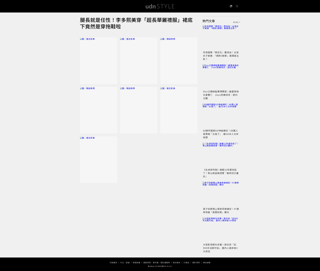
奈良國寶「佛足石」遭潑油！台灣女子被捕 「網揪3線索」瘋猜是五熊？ (221, 56)
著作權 (155, 262)
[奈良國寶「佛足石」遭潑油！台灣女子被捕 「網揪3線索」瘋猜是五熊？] (221, 37)
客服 (128, 262)
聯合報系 (176, 263)
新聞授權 (136, 263)
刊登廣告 (113, 263)
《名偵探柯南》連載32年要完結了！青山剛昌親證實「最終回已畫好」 (221, 173)
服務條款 (147, 262)
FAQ (122, 262)
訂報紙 (186, 263)
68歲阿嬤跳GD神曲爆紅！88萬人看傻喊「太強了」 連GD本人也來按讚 (220, 134)
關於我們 (196, 263)
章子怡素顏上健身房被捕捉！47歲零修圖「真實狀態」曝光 (221, 210)
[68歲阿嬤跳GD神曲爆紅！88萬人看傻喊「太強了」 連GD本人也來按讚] (221, 115)
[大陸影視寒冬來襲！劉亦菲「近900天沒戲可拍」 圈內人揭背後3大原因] (221, 229)
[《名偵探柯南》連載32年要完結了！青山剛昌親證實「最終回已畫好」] (221, 155)
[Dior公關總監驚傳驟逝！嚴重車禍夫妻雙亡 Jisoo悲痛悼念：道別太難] (221, 76)
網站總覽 (206, 263)
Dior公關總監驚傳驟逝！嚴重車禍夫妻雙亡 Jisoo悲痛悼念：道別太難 (221, 95)
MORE (235, 22)
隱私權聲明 (165, 262)
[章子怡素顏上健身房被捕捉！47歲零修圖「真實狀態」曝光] (221, 194)
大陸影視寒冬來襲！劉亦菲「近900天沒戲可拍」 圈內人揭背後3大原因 (220, 248)
